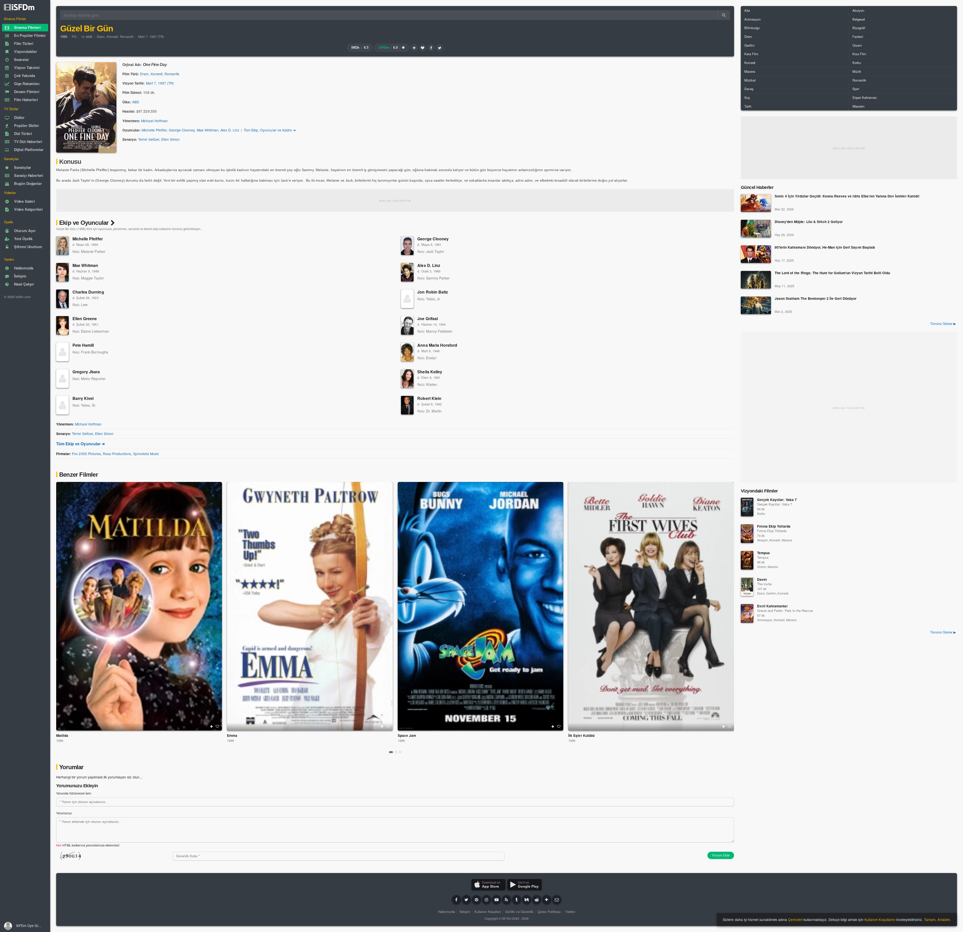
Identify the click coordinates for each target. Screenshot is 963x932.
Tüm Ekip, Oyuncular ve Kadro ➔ (270, 129)
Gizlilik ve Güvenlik (519, 911)
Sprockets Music (146, 453)
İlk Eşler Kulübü (581, 735)
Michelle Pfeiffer (154, 129)
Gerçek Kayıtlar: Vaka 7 (777, 499)
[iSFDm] (19, 7)
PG (74, 36)
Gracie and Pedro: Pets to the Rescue (785, 610)
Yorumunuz (64, 813)
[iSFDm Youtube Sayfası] (496, 899)
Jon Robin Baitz (432, 292)
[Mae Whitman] (62, 272)
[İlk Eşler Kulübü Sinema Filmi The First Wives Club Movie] (651, 606)
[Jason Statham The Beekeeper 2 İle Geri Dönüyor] (756, 305)
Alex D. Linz (229, 129)
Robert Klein (429, 398)
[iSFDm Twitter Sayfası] (466, 899)
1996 (59, 740)
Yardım (570, 911)
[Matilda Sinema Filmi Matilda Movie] (139, 606)
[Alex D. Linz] (407, 272)
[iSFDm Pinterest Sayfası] (476, 899)
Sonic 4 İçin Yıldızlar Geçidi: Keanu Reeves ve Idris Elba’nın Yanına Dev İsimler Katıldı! (847, 196)
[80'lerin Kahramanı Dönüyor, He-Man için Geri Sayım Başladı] (756, 254)
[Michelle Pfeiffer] (62, 245)
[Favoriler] (422, 47)
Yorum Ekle (721, 855)
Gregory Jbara (86, 372)
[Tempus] (747, 560)
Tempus (763, 552)
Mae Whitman (207, 129)
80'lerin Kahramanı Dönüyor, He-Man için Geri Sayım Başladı (825, 247)
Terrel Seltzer (148, 139)
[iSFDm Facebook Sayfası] (456, 899)
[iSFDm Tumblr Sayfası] (516, 899)
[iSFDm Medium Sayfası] (526, 899)
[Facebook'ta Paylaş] (431, 47)
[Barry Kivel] (62, 405)
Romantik (127, 36)
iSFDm (506, 918)
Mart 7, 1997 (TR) (151, 36)
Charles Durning (88, 292)
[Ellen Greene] (62, 325)
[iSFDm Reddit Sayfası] (536, 899)
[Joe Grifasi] (407, 325)
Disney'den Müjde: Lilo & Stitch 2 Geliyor (809, 222)
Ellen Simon (170, 139)
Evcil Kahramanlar (772, 606)
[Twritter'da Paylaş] (439, 47)
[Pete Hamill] (62, 352)
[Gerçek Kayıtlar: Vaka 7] (747, 507)
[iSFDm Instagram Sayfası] (486, 899)
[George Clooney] (407, 245)
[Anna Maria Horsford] (407, 352)
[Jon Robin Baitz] (407, 299)
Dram (101, 36)
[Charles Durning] (62, 299)
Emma (232, 735)
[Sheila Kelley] (407, 378)
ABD (135, 101)
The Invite (764, 584)
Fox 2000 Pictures (86, 453)
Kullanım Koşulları (487, 911)
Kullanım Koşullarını (879, 919)
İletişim (464, 911)
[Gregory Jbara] (62, 378)
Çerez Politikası (549, 911)
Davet (762, 579)
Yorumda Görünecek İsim (73, 793)
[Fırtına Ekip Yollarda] (747, 533)
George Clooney (182, 129)
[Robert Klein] (407, 405)
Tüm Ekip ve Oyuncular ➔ (80, 444)
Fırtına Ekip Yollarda (773, 526)
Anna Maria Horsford (437, 345)
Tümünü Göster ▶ (943, 323)
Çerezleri (795, 919)
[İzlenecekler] (414, 47)
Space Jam (407, 735)
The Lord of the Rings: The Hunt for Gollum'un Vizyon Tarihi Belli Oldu (832, 273)
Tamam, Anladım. (937, 919)
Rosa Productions (117, 453)
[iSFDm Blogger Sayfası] (506, 899)
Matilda (62, 735)
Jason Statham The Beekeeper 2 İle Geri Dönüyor (815, 299)
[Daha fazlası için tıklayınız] (546, 899)
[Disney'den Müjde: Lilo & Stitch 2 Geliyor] (756, 228)
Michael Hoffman (154, 120)
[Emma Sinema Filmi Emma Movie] (310, 606)
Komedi (112, 36)
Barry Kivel (83, 398)
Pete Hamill (83, 345)
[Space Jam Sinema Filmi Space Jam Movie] (481, 606)
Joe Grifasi (427, 318)
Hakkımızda (446, 911)
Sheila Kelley (429, 372)
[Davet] (747, 587)
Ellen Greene (84, 318)
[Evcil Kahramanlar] (747, 613)
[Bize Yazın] (556, 899)
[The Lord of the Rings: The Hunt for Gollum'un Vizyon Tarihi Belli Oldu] (756, 280)
